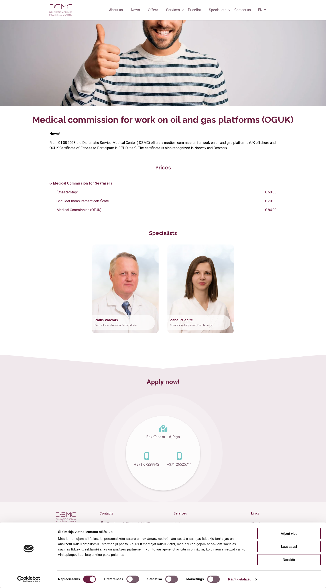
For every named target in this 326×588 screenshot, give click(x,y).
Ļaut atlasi (289, 546)
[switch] (132, 579)
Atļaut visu (289, 533)
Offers (153, 10)
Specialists (217, 10)
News (135, 10)
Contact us (242, 10)
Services (173, 10)
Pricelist (194, 10)
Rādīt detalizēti (239, 579)
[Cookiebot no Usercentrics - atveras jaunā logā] (28, 579)
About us (116, 10)
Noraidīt (289, 560)
